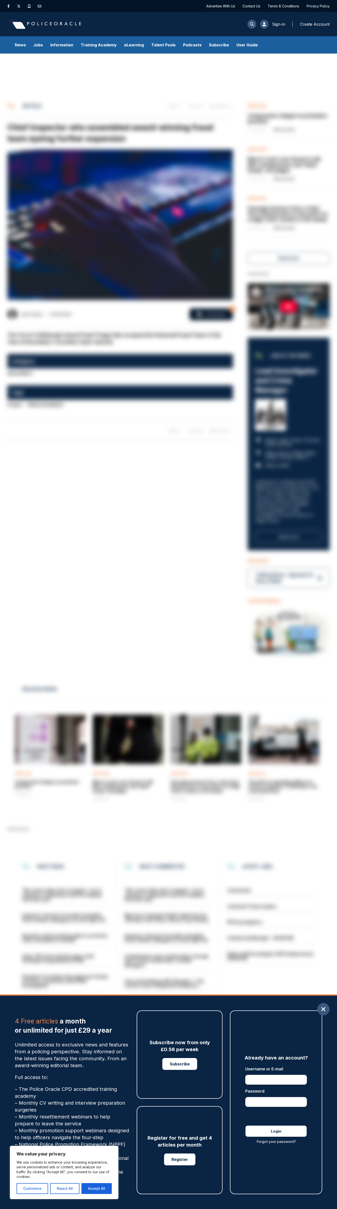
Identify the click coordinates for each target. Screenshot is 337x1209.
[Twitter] (18, 6)
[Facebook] (8, 6)
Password (254, 1091)
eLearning (134, 44)
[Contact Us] (39, 6)
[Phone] (29, 6)
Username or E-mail (264, 1068)
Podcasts (192, 44)
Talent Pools (163, 44)
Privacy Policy (318, 6)
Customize (32, 1188)
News (20, 44)
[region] (64, 1172)
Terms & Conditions (283, 6)
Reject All (65, 1188)
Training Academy (99, 44)
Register (179, 1159)
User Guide (247, 44)
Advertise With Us (220, 6)
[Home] (44, 24)
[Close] (323, 1009)
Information (61, 44)
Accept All (96, 1188)
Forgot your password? (276, 1141)
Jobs (38, 44)
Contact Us (251, 6)
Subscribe (219, 44)
